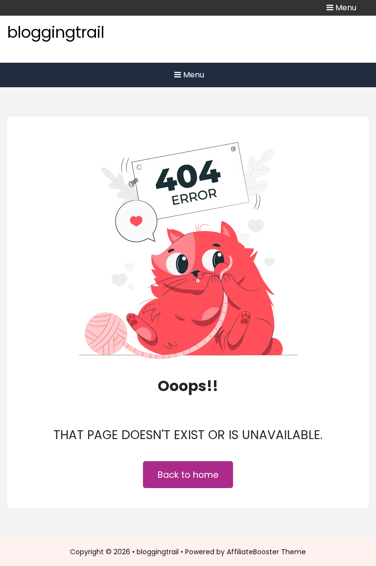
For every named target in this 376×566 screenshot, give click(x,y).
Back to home (188, 474)
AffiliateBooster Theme (266, 552)
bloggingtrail (55, 32)
